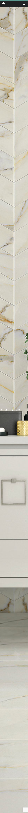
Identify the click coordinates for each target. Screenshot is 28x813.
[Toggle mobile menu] (24, 3)
